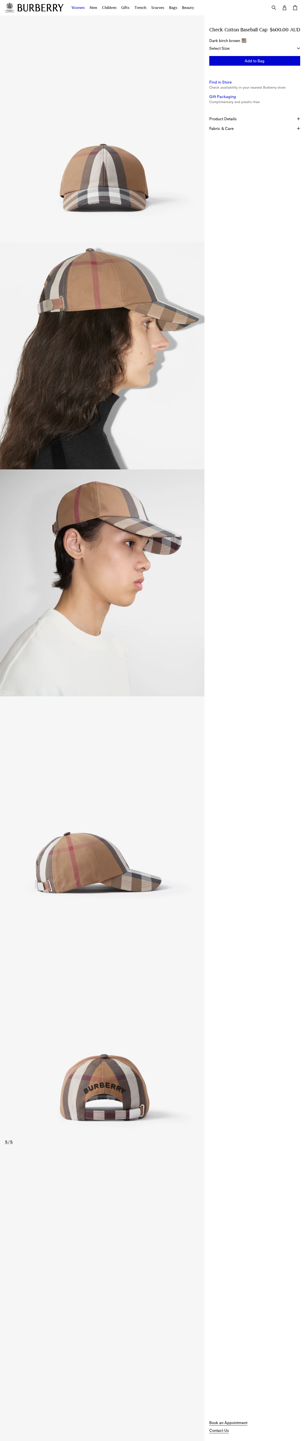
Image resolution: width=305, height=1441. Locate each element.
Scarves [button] (157, 8)
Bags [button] (173, 8)
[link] (228, 1423)
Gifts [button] (125, 8)
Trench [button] (140, 8)
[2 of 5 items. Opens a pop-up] (102, 355)
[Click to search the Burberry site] (274, 8)
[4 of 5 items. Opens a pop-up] (102, 809)
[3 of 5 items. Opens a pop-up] (102, 582)
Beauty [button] (188, 8)
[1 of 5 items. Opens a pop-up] (102, 128)
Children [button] (109, 8)
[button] (254, 61)
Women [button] (78, 8)
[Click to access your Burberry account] (284, 8)
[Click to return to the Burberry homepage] (40, 8)
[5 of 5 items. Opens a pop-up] (102, 1036)
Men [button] (93, 8)
